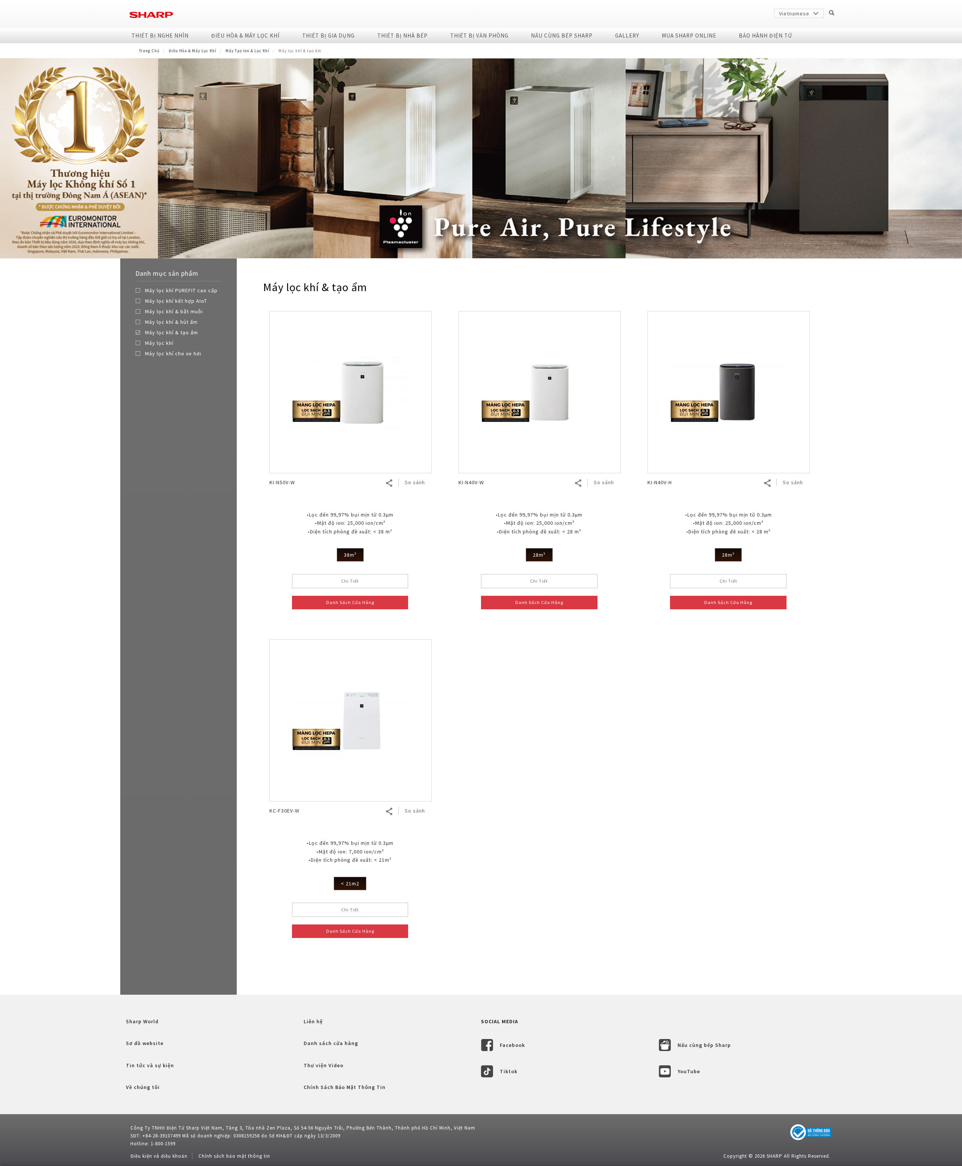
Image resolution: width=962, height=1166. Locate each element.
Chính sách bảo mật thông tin (234, 1156)
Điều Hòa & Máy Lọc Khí (245, 35)
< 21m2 (350, 883)
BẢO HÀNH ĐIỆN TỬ (765, 35)
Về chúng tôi (143, 1087)
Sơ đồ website (144, 1043)
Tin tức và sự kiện (150, 1065)
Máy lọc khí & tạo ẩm (171, 332)
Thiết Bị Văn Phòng (479, 35)
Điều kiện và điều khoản (159, 1156)
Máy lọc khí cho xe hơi (173, 353)
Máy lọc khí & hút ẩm (171, 322)
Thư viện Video (323, 1065)
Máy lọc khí (159, 343)
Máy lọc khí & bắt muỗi (174, 311)
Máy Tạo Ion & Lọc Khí (247, 50)
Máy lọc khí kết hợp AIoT (176, 301)
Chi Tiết (350, 581)
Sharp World (142, 1021)
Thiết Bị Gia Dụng (328, 35)
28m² (539, 554)
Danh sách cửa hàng (331, 1043)
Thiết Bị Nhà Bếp (402, 35)
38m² (350, 554)
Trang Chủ (149, 50)
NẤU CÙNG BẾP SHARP (562, 35)
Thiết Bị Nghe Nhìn (160, 35)
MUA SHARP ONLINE (689, 35)
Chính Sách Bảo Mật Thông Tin (345, 1087)
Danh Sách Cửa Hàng (350, 602)
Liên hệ (313, 1021)
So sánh (415, 482)
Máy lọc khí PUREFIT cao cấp (181, 290)
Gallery (627, 35)
